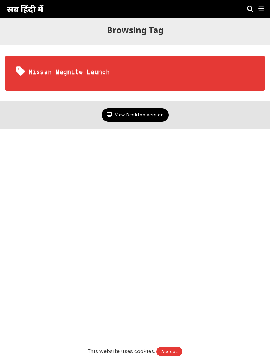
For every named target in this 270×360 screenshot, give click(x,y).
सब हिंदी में (25, 9)
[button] (261, 9)
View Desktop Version (139, 115)
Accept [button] (169, 351)
